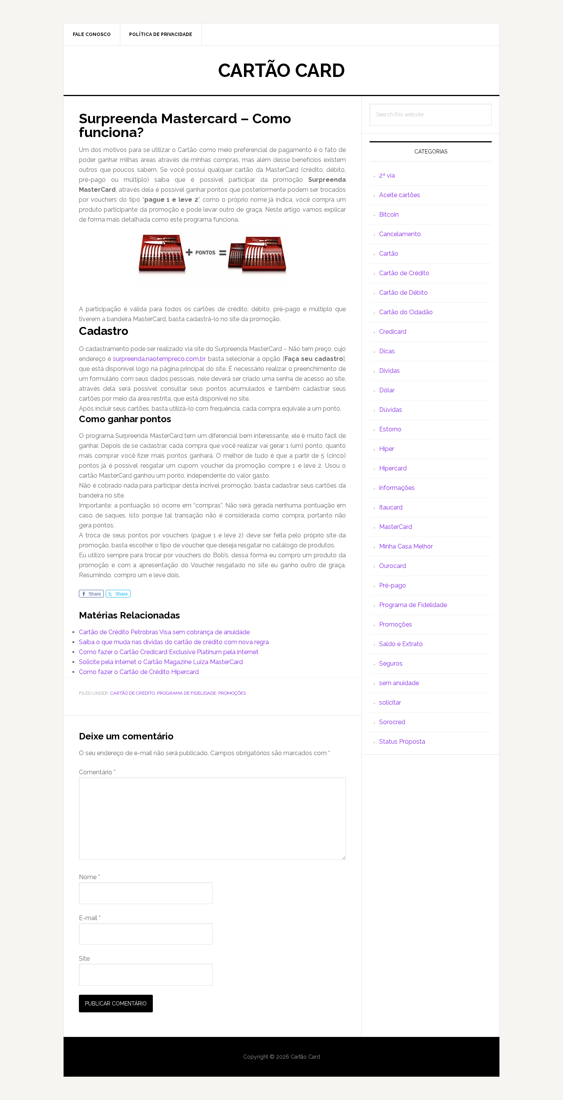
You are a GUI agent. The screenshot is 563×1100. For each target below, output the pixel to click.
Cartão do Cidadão (406, 312)
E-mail (90, 918)
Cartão (388, 253)
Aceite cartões (399, 195)
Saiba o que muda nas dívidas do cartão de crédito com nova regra (174, 642)
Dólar (386, 390)
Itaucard (391, 507)
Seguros (391, 663)
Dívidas (389, 370)
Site (84, 958)
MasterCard (395, 526)
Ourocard (392, 566)
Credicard (392, 331)
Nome (89, 877)
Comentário (97, 772)
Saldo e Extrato (401, 644)
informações (397, 487)
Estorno (390, 429)
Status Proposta (402, 741)
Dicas (387, 351)
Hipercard (393, 468)
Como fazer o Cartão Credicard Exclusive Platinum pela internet (169, 652)
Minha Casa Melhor (406, 546)
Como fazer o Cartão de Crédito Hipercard (139, 672)
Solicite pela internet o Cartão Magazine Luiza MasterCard (161, 662)
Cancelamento (400, 234)
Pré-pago (392, 585)
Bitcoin (389, 214)
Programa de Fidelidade (186, 693)
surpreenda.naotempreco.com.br (159, 358)
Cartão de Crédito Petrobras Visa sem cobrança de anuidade (164, 632)
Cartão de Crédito (132, 693)
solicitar (390, 702)
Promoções (232, 693)
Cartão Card (281, 70)
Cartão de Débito (403, 292)
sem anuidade (399, 683)
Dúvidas (390, 409)
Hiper (386, 448)
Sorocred (392, 722)
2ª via (387, 175)
